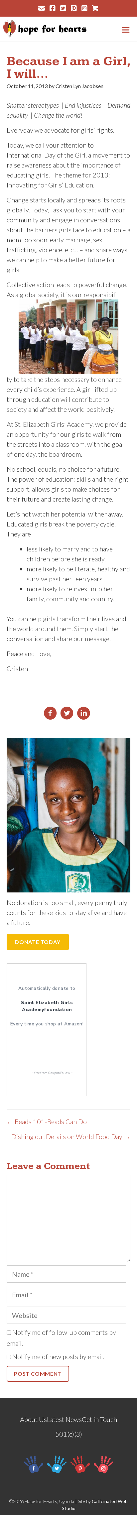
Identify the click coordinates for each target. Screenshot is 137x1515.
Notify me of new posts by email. (58, 1356)
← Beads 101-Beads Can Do (47, 1121)
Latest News (64, 1419)
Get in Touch (99, 1419)
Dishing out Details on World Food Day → (70, 1136)
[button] (38, 942)
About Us (33, 1419)
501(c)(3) (68, 1434)
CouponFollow (59, 1073)
